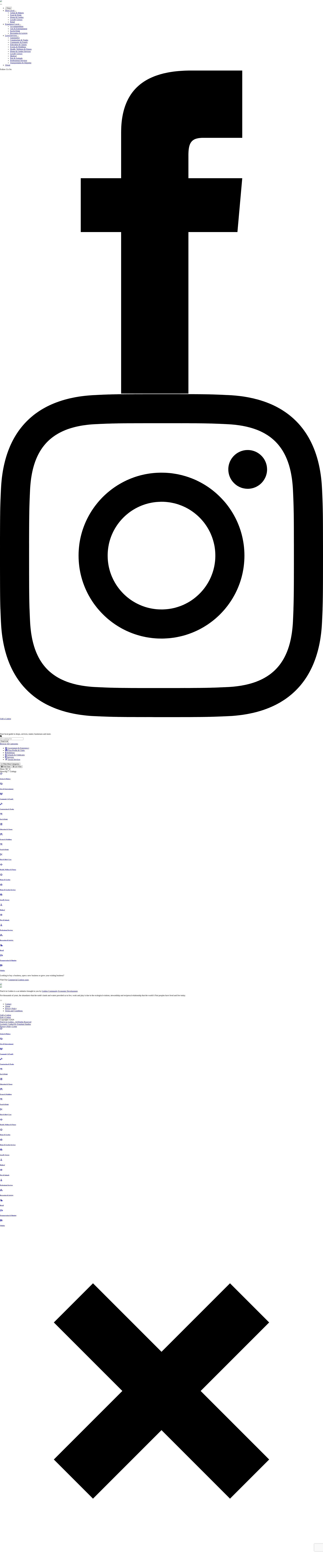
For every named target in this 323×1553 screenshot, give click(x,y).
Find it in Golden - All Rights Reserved (15, 1022)
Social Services (14, 759)
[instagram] (161, 716)
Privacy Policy (11, 1008)
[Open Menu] (1, 4)
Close (9, 8)
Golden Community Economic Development (59, 991)
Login (14, 1026)
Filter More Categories (11, 764)
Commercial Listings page (18, 980)
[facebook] (161, 393)
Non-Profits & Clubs (16, 750)
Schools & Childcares (16, 755)
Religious (11, 753)
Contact (8, 1004)
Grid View (6, 767)
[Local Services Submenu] (18, 36)
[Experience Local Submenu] (20, 24)
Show (2, 769)
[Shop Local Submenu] (15, 11)
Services (10, 757)
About (7, 65)
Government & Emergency (18, 748)
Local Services (11, 35)
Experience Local (12, 24)
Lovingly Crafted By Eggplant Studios (15, 1024)
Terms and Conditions (14, 1011)
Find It (3, 741)
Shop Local (9, 10)
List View (17, 767)
